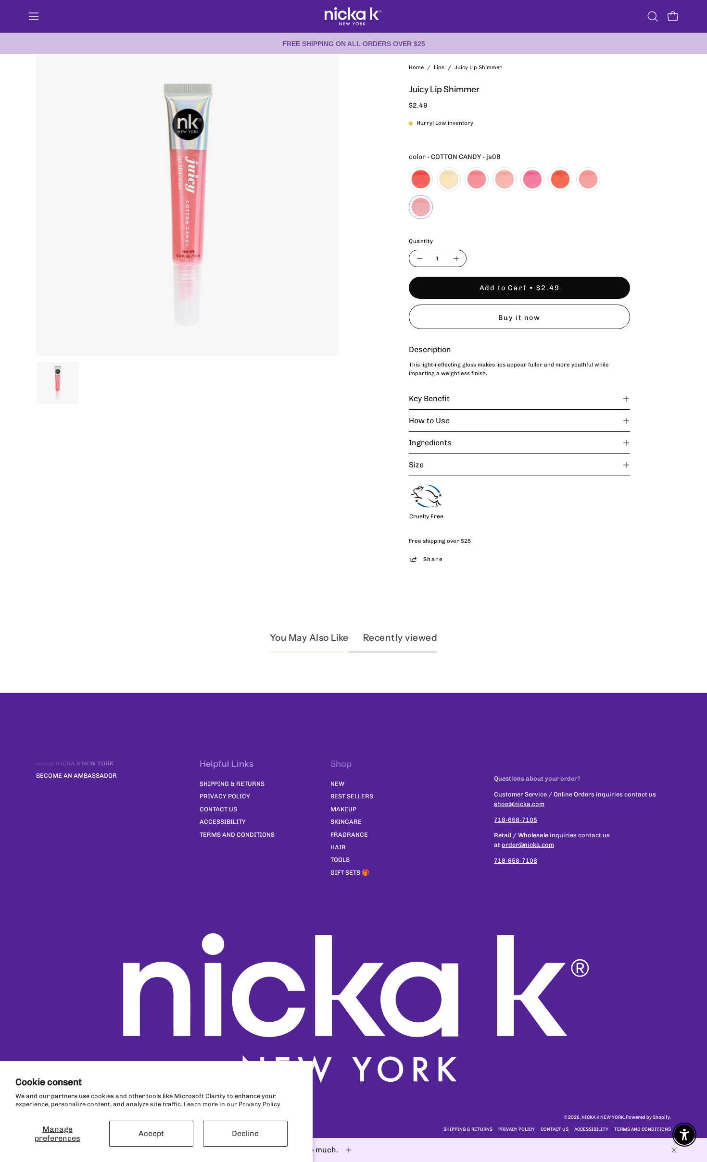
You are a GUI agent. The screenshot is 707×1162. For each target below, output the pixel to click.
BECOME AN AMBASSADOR (76, 775)
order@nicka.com (528, 844)
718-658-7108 (515, 860)
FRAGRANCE (349, 834)
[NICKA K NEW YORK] (353, 16)
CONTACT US (218, 808)
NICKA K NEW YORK (602, 1117)
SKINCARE (346, 821)
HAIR (338, 846)
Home (416, 67)
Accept (151, 1133)
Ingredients (430, 442)
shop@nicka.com (519, 803)
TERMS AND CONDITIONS (237, 834)
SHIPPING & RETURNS (232, 783)
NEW (337, 783)
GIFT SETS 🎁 (349, 872)
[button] (653, 16)
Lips (439, 67)
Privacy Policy (259, 1104)
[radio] (421, 179)
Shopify (661, 1117)
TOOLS (340, 859)
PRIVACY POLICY (225, 796)
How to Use (429, 420)
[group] (353, 43)
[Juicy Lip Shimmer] (57, 382)
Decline (245, 1133)
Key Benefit (429, 398)
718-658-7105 (515, 819)
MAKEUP (343, 808)
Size (416, 464)
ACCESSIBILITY (223, 821)
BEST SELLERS (351, 796)
